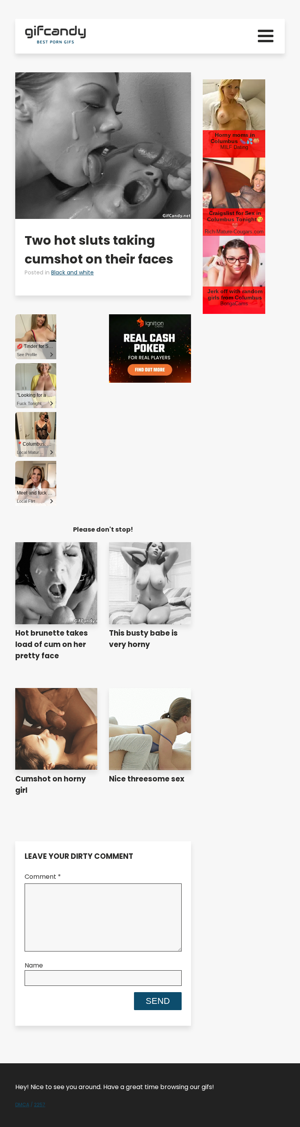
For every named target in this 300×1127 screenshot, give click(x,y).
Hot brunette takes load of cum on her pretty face (51, 644)
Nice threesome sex (146, 779)
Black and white (72, 272)
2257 (39, 1104)
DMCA (22, 1104)
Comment (43, 876)
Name (34, 965)
